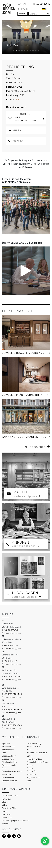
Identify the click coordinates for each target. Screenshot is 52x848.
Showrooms (32, 774)
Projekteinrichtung (34, 758)
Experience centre (9, 764)
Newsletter (6, 814)
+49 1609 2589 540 (13, 693)
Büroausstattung (9, 755)
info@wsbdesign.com (12, 632)
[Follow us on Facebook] (9, 836)
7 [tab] (30, 50)
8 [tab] (33, 50)
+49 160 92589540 (40, 3)
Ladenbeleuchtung (9, 780)
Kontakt (21, 3)
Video (4, 804)
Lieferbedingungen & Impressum (15, 820)
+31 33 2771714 (11, 629)
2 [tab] (16, 50)
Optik (29, 755)
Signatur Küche (33, 777)
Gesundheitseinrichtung (11, 771)
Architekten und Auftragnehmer (8, 748)
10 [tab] (38, 50)
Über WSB (22, 9)
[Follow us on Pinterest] (19, 836)
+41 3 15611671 (11, 660)
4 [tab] (22, 50)
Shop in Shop (32, 771)
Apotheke (6, 743)
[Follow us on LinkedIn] (14, 836)
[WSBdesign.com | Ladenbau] (8, 9)
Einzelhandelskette (9, 761)
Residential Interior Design (38, 761)
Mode (29, 749)
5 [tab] (24, 50)
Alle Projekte (35, 447)
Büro (18, 99)
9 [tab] (35, 50)
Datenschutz (7, 817)
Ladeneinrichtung (34, 743)
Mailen (16, 130)
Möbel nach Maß (34, 746)
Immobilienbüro (8, 777)
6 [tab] (27, 50)
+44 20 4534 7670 (12, 676)
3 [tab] (19, 50)
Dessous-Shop (8, 758)
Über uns (5, 801)
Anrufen (17, 140)
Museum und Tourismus (37, 752)
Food (4, 768)
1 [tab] (13, 50)
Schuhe (30, 768)
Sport (29, 780)
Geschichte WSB (9, 808)
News (4, 811)
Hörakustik (6, 774)
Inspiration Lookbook (10, 795)
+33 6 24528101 (11, 645)
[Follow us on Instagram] (4, 836)
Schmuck (31, 764)
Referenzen (6, 798)
